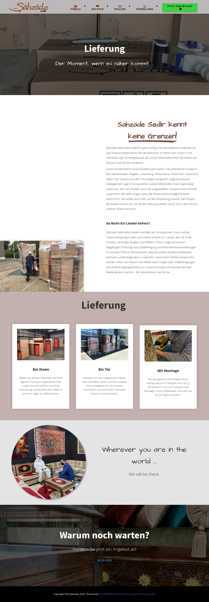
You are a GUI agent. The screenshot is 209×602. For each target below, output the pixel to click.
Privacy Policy (121, 594)
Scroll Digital (106, 594)
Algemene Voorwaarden (143, 594)
